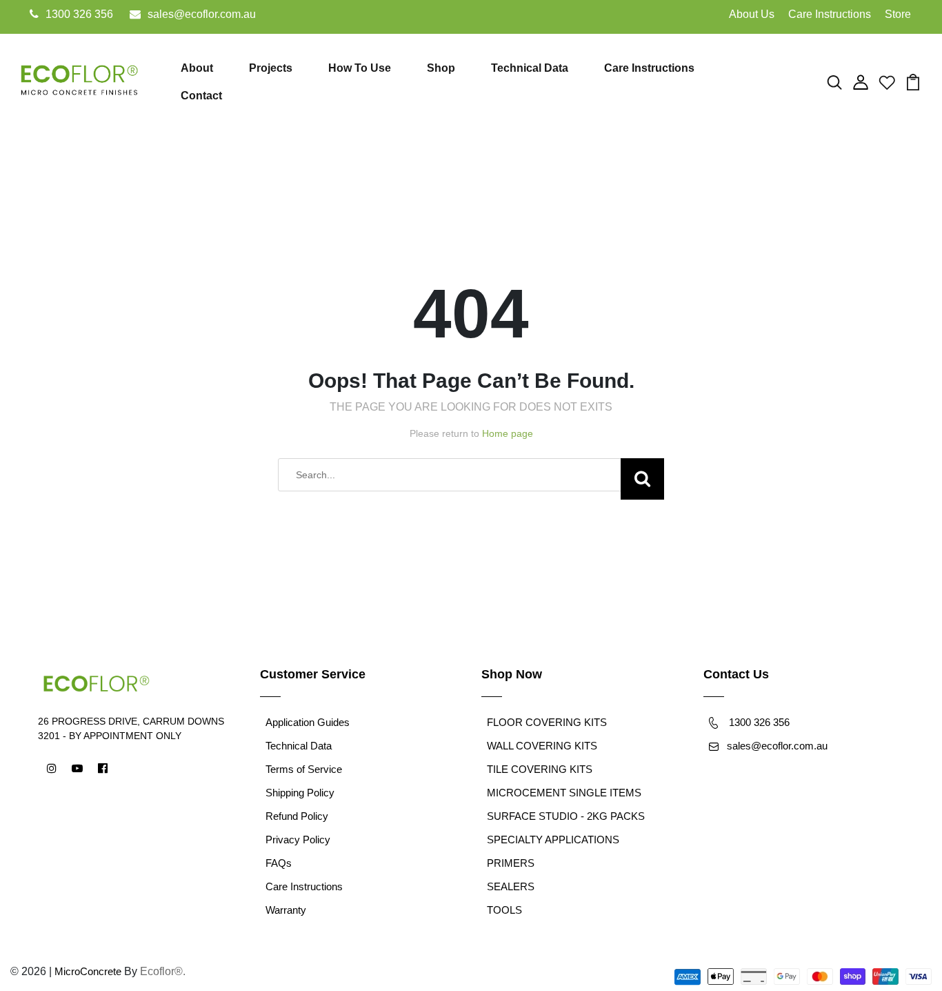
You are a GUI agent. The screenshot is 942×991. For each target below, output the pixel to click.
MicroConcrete (87, 971)
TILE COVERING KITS (539, 769)
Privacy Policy (297, 839)
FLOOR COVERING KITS (547, 722)
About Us (751, 14)
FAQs (278, 863)
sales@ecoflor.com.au (202, 14)
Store (898, 14)
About (197, 68)
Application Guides (307, 722)
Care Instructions (829, 14)
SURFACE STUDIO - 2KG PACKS (566, 816)
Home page (507, 433)
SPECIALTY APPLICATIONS (553, 839)
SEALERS (510, 886)
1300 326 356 (79, 14)
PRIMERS (510, 863)
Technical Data (529, 68)
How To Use (359, 68)
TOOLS (504, 910)
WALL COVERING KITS (542, 746)
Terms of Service (303, 769)
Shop (441, 68)
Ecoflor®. (163, 971)
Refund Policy (296, 816)
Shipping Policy (299, 792)
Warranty (285, 910)
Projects (270, 68)
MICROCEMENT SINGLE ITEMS (564, 792)
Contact (201, 95)
